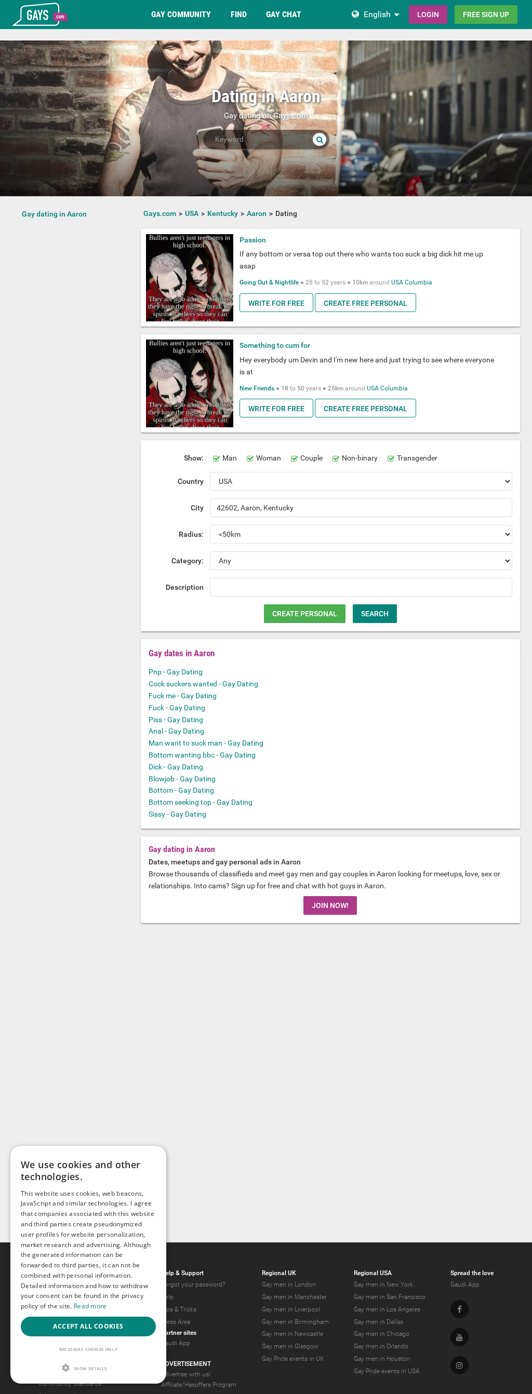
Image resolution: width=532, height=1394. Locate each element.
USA (397, 282)
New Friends (257, 388)
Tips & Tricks (178, 1309)
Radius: (191, 534)
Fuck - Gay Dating (177, 707)
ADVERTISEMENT (186, 1364)
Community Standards (69, 1383)
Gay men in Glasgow (290, 1346)
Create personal (304, 614)
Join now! (330, 905)
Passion (253, 240)
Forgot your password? (193, 1284)
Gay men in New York (383, 1284)
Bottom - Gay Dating (181, 790)
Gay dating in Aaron (54, 214)
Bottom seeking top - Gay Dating (200, 802)
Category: (187, 561)
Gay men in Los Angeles (387, 1309)
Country (191, 481)
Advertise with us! (185, 1374)
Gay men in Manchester (294, 1297)
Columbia (418, 282)
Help (167, 1297)
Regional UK (279, 1273)
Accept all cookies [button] (88, 1326)
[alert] (88, 1265)
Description (185, 587)
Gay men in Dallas (378, 1321)
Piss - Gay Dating (176, 719)
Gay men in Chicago (381, 1333)
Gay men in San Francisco (389, 1297)
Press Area (175, 1321)
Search (375, 614)
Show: (194, 458)
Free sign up (486, 14)
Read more (90, 1306)
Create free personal (365, 303)
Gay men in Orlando (381, 1346)
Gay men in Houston (382, 1358)
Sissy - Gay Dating (177, 814)
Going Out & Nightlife (269, 282)
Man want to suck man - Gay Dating (206, 743)
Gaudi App (175, 1343)
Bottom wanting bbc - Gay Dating (202, 755)
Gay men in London (289, 1284)
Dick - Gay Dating (176, 767)
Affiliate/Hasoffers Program (198, 1384)
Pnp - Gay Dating (176, 672)
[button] (88, 1367)
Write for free (276, 303)
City (197, 508)
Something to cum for (275, 345)
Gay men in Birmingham (295, 1321)
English (377, 14)
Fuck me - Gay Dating (183, 696)
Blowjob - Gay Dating (182, 779)
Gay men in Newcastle (292, 1333)
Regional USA (373, 1273)
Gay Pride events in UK (293, 1358)
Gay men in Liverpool (291, 1309)
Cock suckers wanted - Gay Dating (203, 684)
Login (428, 14)
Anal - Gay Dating (176, 731)
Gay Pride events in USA (387, 1371)
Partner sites (178, 1332)
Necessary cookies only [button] (88, 1349)
